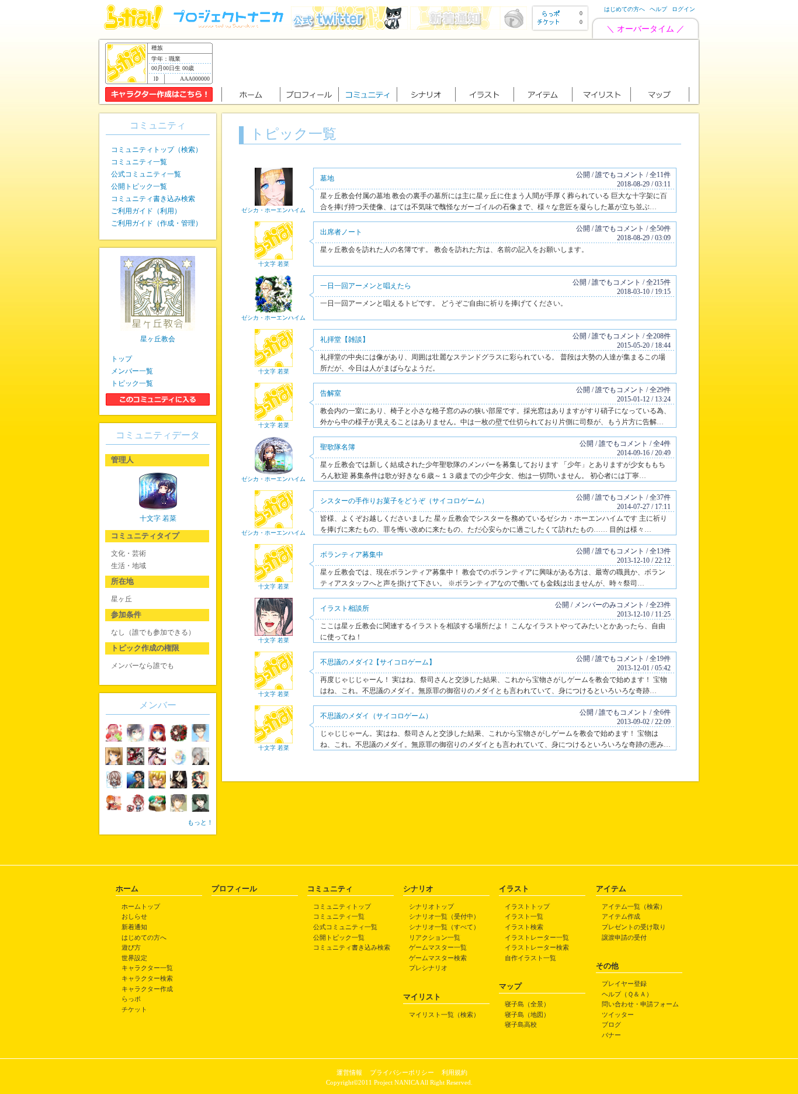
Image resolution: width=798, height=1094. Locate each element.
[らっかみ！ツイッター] (349, 27)
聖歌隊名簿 (337, 447)
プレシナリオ (428, 967)
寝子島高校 (521, 1024)
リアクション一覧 (434, 937)
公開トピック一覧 (139, 186)
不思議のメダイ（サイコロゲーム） (376, 716)
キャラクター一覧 (147, 967)
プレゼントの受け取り (634, 926)
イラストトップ (527, 906)
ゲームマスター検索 (438, 957)
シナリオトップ (431, 906)
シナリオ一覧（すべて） (444, 926)
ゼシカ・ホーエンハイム (273, 210)
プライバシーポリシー (402, 1072)
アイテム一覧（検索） (634, 906)
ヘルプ (658, 9)
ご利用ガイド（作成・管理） (156, 223)
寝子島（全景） (527, 1004)
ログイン (683, 9)
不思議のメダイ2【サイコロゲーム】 (378, 662)
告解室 (330, 393)
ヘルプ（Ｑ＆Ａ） (627, 994)
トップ (121, 359)
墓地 (327, 178)
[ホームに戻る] (133, 27)
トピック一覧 (132, 383)
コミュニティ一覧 (139, 162)
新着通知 (134, 926)
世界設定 (134, 957)
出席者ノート (341, 232)
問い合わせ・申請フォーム (640, 1004)
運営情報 (349, 1072)
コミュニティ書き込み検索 (153, 199)
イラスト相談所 (344, 608)
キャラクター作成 (147, 988)
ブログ (611, 1024)
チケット (134, 1009)
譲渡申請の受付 (624, 937)
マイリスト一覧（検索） (444, 1014)
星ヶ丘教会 (157, 339)
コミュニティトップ (342, 906)
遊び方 (131, 947)
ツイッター (618, 1014)
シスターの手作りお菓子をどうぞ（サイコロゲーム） (404, 501)
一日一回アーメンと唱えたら (365, 286)
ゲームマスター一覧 (438, 947)
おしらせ (134, 916)
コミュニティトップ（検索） (156, 150)
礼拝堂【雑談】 (344, 339)
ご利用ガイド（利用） (146, 211)
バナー (611, 1034)
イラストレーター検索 (537, 947)
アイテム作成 (621, 916)
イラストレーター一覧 (537, 937)
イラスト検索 (524, 926)
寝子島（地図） (527, 1014)
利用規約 (454, 1072)
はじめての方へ (624, 9)
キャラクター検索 (147, 978)
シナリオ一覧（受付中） (444, 916)
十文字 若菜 (273, 264)
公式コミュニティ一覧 (146, 174)
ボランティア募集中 (351, 555)
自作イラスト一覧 (530, 957)
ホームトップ (141, 906)
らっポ (131, 998)
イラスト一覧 (524, 916)
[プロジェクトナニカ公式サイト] (230, 27)
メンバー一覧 (132, 371)
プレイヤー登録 (624, 983)
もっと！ (200, 822)
